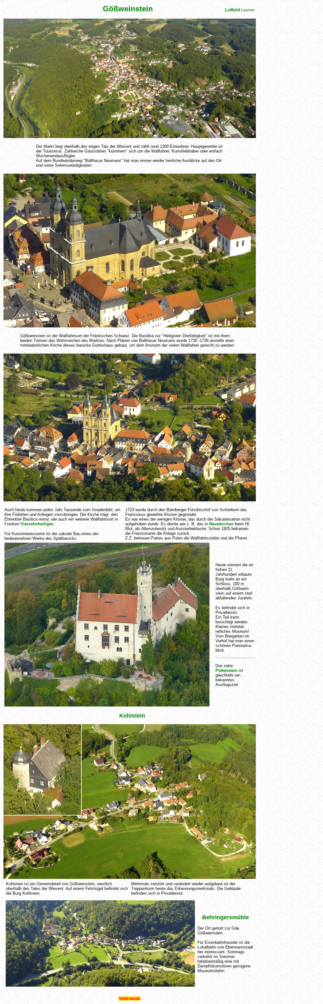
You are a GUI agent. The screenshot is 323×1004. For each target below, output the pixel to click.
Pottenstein (226, 670)
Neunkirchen (221, 524)
